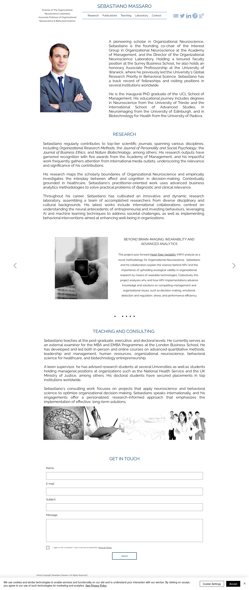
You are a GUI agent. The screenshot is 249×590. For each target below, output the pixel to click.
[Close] (244, 584)
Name (50, 468)
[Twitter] (182, 15)
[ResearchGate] (201, 15)
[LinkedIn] (188, 15)
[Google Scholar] (195, 15)
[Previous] (15, 266)
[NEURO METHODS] (115, 316)
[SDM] (126, 316)
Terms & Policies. (105, 547)
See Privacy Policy (96, 585)
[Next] (234, 266)
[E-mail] (175, 15)
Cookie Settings (212, 584)
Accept (233, 584)
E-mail (50, 483)
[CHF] (130, 316)
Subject (51, 499)
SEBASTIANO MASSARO (124, 6)
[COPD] (134, 316)
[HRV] (118, 316)
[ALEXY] (122, 316)
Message (51, 515)
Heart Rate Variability (163, 254)
